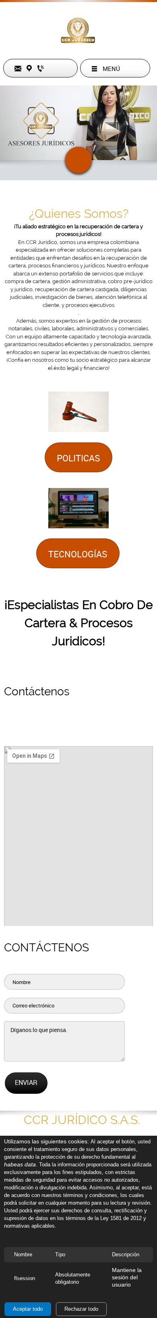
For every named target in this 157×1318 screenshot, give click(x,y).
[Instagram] (111, 728)
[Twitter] (95, 728)
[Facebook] (78, 728)
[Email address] (30, 728)
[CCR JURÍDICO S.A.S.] (78, 30)
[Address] (62, 728)
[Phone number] (46, 728)
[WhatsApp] (127, 728)
